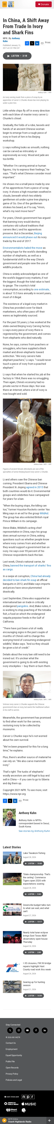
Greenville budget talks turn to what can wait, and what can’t (37, 908)
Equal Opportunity (14, 1055)
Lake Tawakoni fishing (34, 853)
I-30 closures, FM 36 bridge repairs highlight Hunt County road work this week (37, 966)
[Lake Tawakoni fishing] (12, 858)
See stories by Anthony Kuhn (34, 831)
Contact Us (11, 1043)
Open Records (12, 1068)
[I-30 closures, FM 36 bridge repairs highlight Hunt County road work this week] (12, 968)
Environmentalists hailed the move (22, 247)
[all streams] (50, 1120)
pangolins (22, 606)
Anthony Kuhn (27, 813)
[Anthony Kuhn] (9, 817)
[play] (4, 1120)
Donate (45, 4)
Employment (11, 1049)
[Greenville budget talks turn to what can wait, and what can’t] (12, 910)
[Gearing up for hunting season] (12, 987)
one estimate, (42, 289)
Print (47, 42)
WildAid (44, 513)
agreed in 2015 (35, 487)
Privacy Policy (12, 1074)
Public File (10, 1061)
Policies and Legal (14, 1080)
